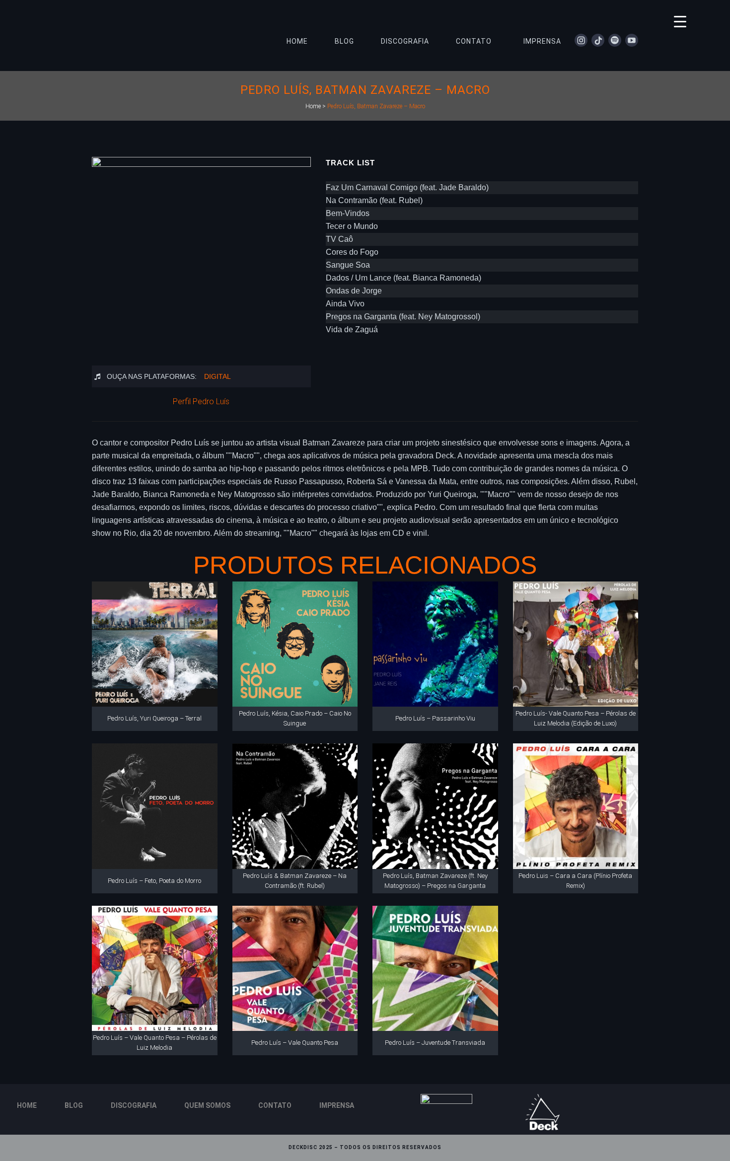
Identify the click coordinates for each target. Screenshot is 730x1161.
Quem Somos (207, 1105)
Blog (74, 1105)
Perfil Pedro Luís (201, 401)
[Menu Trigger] (680, 21)
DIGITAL (217, 376)
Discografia (133, 1105)
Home (313, 106)
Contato (275, 1105)
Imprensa (336, 1105)
